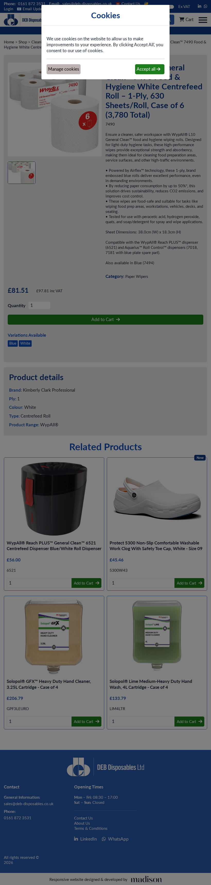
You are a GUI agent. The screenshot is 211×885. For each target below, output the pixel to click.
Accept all (146, 69)
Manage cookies (63, 69)
